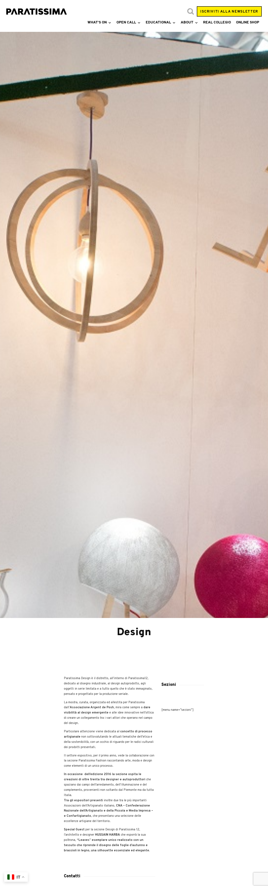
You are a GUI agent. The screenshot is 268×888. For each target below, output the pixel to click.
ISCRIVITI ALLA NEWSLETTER (229, 11)
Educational (158, 22)
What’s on (97, 22)
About (187, 22)
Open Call (126, 22)
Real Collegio (217, 22)
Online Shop (247, 22)
